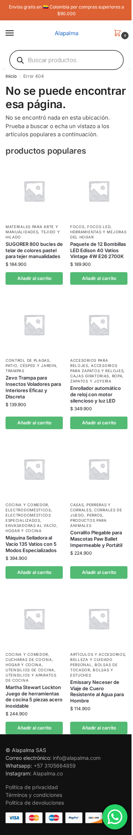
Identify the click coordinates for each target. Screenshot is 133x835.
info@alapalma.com (76, 758)
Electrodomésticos (28, 510)
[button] (118, 33)
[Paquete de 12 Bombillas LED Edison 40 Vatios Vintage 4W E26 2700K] (98, 191)
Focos (77, 226)
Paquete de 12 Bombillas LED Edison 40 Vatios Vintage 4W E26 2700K (98, 250)
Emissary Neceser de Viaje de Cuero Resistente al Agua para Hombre (97, 691)
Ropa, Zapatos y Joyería (97, 378)
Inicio (11, 76)
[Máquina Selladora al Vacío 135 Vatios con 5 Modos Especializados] (34, 469)
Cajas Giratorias (89, 376)
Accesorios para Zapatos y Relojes (96, 368)
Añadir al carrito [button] (34, 278)
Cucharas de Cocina (29, 659)
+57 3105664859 (55, 765)
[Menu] (17, 33)
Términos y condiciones (34, 795)
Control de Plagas (28, 360)
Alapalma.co (48, 773)
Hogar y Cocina (24, 530)
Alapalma (66, 33)
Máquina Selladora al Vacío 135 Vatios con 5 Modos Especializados (31, 544)
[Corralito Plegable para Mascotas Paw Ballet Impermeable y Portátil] (98, 469)
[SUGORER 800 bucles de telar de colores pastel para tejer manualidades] (34, 191)
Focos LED (98, 226)
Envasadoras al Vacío (31, 525)
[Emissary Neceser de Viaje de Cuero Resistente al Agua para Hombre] (98, 618)
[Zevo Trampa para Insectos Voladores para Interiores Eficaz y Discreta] (34, 324)
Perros (94, 515)
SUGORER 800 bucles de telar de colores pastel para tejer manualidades (34, 250)
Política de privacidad (32, 787)
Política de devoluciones (35, 802)
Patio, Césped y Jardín (31, 365)
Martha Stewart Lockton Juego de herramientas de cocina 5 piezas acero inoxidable (34, 696)
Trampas (15, 370)
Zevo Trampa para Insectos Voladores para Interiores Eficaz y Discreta (33, 387)
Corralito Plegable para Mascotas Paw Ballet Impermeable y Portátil (96, 539)
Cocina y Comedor (27, 504)
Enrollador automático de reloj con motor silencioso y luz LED (95, 394)
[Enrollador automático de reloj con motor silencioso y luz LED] (98, 324)
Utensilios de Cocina (30, 670)
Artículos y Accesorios (97, 654)
